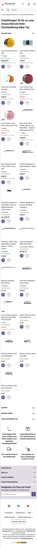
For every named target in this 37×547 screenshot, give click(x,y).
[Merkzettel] (23, 4)
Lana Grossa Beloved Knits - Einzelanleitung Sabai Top (18, 14)
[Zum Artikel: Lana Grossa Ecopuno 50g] (9, 42)
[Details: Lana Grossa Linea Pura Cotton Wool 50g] (3, 120)
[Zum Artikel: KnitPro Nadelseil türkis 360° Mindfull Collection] (28, 194)
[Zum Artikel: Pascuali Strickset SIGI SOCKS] (9, 272)
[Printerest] (28, 506)
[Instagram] (9, 506)
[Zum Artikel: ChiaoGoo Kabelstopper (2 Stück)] (28, 272)
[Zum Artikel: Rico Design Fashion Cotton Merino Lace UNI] (9, 155)
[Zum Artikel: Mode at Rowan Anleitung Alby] (28, 345)
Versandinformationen (26, 538)
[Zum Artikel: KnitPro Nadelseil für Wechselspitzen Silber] (28, 155)
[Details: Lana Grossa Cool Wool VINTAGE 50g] (22, 83)
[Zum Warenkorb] (34, 4)
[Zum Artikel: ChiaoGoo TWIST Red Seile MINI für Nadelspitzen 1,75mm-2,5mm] (9, 233)
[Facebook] (18, 506)
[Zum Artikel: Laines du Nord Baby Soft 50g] (9, 78)
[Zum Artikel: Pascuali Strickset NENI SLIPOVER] (28, 233)
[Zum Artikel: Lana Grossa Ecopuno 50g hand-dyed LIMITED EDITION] (9, 307)
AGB (29, 513)
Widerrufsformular (24, 517)
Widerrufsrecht (9, 517)
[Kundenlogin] (29, 4)
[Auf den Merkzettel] (9, 66)
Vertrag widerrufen (18, 522)
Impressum (9, 513)
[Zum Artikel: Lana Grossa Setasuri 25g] (28, 42)
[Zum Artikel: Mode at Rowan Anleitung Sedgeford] (9, 345)
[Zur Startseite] (9, 4)
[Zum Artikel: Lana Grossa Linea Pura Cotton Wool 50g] (9, 115)
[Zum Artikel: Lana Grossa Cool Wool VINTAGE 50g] (28, 78)
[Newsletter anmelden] (34, 494)
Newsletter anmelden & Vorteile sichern (15, 490)
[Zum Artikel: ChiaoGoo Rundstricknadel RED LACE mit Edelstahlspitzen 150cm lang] (9, 194)
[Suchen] (8, 10)
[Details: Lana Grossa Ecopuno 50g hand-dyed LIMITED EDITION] (3, 311)
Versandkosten (6, 531)
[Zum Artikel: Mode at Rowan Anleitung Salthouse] (28, 307)
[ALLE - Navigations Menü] (2, 9)
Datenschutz (20, 513)
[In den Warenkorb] (3, 66)
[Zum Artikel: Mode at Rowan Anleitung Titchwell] (9, 377)
